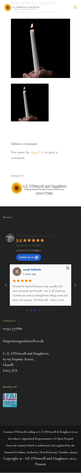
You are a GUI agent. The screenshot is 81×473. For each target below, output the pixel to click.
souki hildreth (32, 269)
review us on (26, 257)
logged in (37, 152)
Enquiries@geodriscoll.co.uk (23, 341)
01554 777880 (12, 328)
